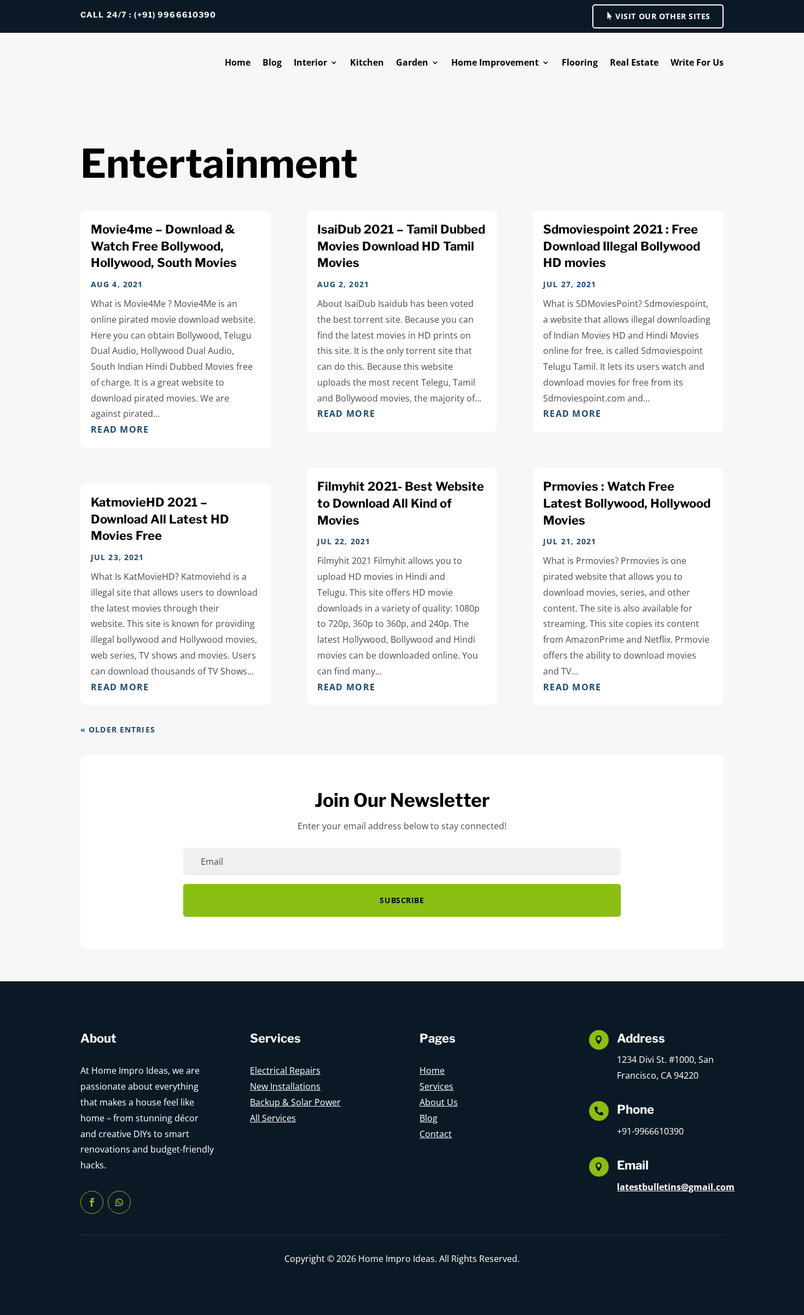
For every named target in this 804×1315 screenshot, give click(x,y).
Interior (310, 62)
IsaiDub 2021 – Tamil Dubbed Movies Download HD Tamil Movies (401, 246)
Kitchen (367, 62)
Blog (272, 62)
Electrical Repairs (285, 1070)
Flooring (580, 62)
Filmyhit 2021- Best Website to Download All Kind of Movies (400, 503)
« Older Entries (117, 729)
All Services (273, 1118)
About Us (439, 1102)
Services (436, 1086)
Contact (436, 1134)
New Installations (285, 1086)
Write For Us (697, 62)
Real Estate (634, 62)
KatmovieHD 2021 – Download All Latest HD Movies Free (160, 519)
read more (120, 429)
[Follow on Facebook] (91, 1202)
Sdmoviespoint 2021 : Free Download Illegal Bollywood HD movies (621, 246)
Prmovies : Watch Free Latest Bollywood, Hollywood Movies (626, 503)
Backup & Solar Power (295, 1102)
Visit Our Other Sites (662, 16)
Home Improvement (495, 62)
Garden (412, 62)
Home (237, 62)
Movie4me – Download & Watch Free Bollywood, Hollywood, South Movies (164, 246)
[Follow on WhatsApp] (119, 1202)
